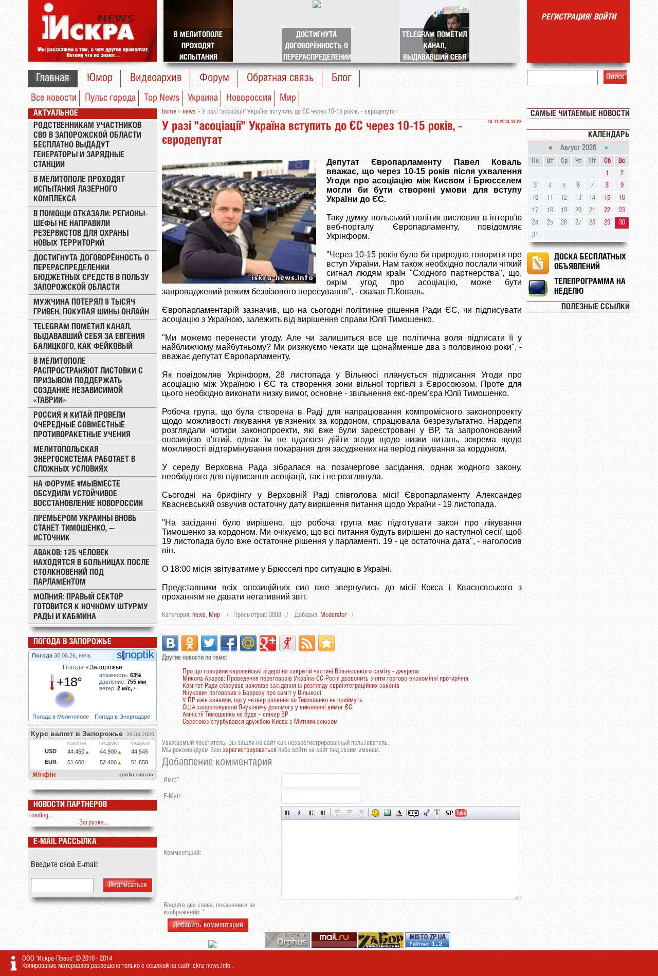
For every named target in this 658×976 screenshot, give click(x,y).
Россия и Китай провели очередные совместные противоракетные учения (82, 425)
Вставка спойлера (449, 812)
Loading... (40, 815)
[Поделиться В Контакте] (170, 643)
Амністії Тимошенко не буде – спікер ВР (235, 715)
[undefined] (288, 946)
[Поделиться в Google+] (268, 643)
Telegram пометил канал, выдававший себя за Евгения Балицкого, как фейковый (89, 336)
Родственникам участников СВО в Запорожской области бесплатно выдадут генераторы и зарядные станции (87, 145)
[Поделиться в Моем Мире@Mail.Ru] (248, 643)
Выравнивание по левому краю (337, 812)
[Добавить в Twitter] (209, 643)
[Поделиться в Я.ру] (287, 643)
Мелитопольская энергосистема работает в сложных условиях (84, 459)
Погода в (92, 667)
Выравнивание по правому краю (361, 812)
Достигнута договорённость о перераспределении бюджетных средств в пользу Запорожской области (91, 272)
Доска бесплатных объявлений (590, 262)
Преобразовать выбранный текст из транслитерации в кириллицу (437, 812)
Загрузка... (93, 822)
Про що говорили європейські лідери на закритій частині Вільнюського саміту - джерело (300, 671)
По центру (349, 812)
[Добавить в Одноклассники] (189, 643)
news (199, 615)
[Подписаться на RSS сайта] (307, 643)
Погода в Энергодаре (123, 717)
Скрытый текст (413, 812)
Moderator (333, 615)
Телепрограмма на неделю (590, 286)
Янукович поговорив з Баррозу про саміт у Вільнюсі (251, 693)
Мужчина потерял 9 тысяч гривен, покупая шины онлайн (91, 307)
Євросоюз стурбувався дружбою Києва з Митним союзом (260, 722)
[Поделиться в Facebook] (229, 643)
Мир (288, 98)
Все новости (54, 98)
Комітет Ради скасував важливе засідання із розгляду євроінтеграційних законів (290, 686)
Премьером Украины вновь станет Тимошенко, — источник (85, 528)
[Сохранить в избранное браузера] (326, 643)
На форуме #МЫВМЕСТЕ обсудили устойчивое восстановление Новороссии (88, 494)
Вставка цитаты (425, 812)
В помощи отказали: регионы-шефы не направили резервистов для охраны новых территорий (90, 228)
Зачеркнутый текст (323, 812)
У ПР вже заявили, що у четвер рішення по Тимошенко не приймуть (272, 700)
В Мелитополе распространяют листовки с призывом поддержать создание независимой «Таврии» (88, 381)
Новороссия (248, 98)
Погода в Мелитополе (61, 717)
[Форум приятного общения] (213, 946)
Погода (43, 655)
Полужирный (288, 812)
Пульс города (110, 98)
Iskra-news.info (211, 966)
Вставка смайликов (375, 812)
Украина (203, 98)
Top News (161, 98)
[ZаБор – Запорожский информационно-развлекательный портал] (381, 946)
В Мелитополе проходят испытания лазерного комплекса (79, 189)
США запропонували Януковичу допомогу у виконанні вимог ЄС (267, 707)
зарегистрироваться (250, 750)
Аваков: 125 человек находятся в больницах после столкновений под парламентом (91, 567)
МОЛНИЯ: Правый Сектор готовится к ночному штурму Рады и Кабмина (90, 607)
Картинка (387, 812)
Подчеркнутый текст (311, 812)
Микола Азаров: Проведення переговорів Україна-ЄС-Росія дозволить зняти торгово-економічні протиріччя (325, 679)
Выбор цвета (399, 812)
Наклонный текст (299, 812)
